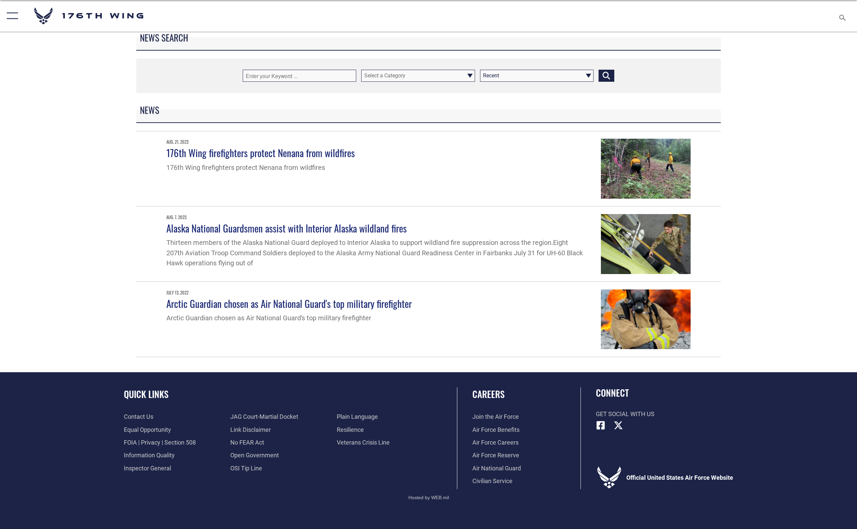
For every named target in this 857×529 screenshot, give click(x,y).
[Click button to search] (606, 76)
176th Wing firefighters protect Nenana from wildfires (260, 152)
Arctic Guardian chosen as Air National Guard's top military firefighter (289, 303)
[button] (11, 16)
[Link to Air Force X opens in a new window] (618, 425)
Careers (488, 394)
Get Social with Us (625, 413)
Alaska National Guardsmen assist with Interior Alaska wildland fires (286, 228)
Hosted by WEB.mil (428, 497)
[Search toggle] (843, 16)
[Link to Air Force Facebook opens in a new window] (601, 425)
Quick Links (146, 394)
